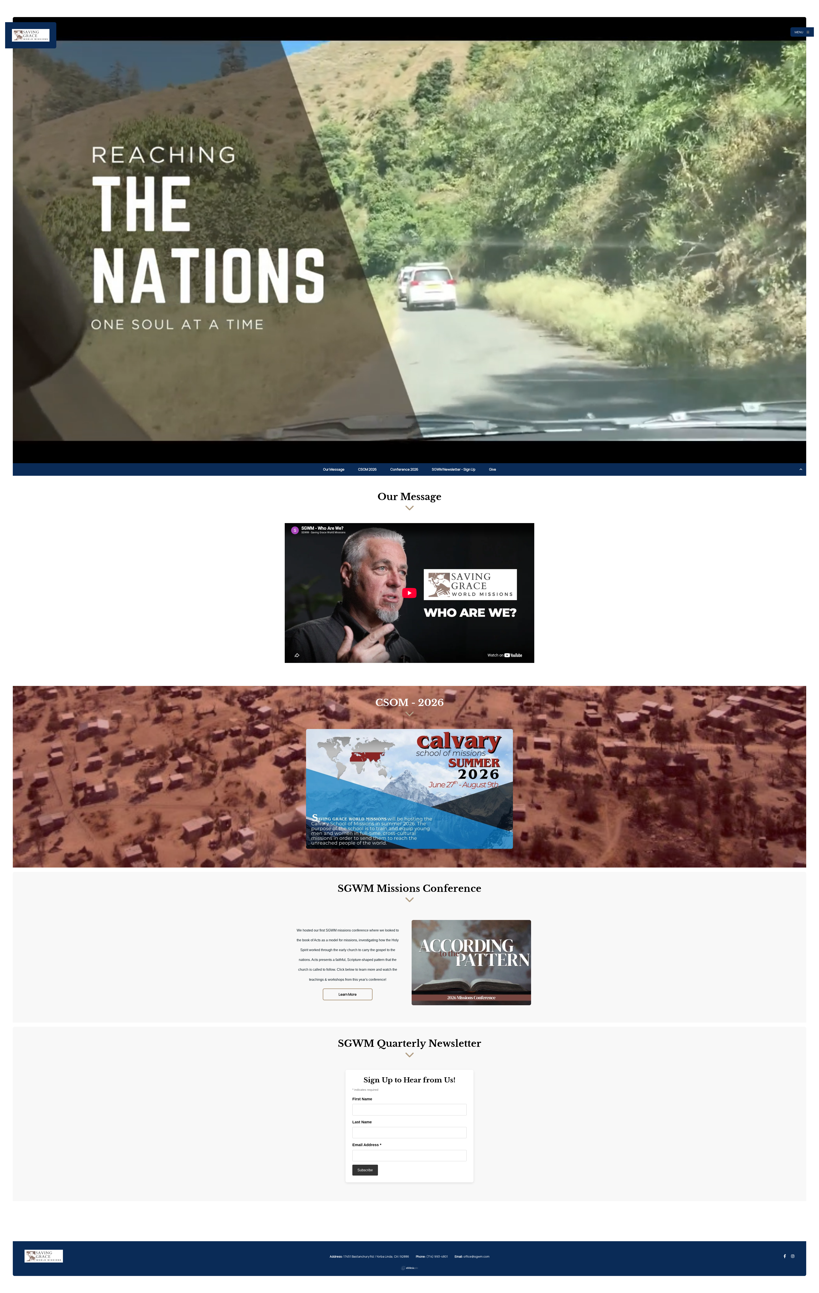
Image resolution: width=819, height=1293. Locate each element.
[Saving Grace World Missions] (30, 35)
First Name (362, 1099)
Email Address (366, 1145)
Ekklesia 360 (409, 1268)
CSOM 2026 (367, 469)
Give (492, 469)
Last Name (362, 1122)
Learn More (348, 994)
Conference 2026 (404, 469)
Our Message (333, 469)
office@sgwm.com (476, 1256)
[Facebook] (785, 1256)
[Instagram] (792, 1256)
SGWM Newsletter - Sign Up (453, 469)
